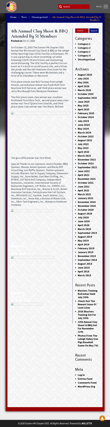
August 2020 (85, 213)
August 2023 (85, 140)
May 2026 (83, 82)
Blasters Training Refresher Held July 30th (87, 294)
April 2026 (83, 86)
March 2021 (84, 194)
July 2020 (83, 217)
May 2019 (83, 240)
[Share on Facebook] (15, 246)
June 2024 (84, 124)
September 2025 (87, 97)
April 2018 (83, 271)
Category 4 (84, 55)
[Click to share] (12, 243)
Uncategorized (86, 59)
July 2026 (83, 78)
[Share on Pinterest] (20, 246)
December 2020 (87, 202)
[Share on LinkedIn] (23, 246)
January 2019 (85, 252)
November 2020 (87, 205)
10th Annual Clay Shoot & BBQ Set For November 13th (87, 326)
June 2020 (84, 221)
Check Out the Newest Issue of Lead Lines (87, 304)
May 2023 (83, 148)
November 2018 (87, 256)
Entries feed (85, 378)
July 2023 (83, 144)
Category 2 (84, 47)
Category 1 (84, 44)
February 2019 (86, 248)
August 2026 (85, 74)
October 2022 (86, 163)
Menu (99, 6)
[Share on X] (12, 246)
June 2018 (84, 267)
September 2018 (87, 260)
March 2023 (84, 155)
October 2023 (86, 136)
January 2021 (85, 198)
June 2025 (84, 101)
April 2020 (83, 225)
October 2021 (86, 182)
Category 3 (84, 51)
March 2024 (84, 132)
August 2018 (85, 263)
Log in (81, 375)
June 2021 (84, 186)
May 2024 (83, 128)
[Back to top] (102, 418)
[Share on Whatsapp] (17, 246)
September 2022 (87, 167)
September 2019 (87, 233)
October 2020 (86, 209)
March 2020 (84, 229)
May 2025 (83, 105)
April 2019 (83, 244)
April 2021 (83, 190)
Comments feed (87, 382)
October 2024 (86, 117)
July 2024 (83, 121)
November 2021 (87, 178)
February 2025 (86, 113)
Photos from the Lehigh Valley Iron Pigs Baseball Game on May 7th (88, 340)
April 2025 (83, 109)
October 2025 (86, 94)
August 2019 (85, 236)
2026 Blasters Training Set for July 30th (87, 315)
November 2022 (87, 159)
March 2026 (84, 90)
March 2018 (84, 275)
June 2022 (84, 171)
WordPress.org (86, 386)
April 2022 (83, 175)
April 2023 (83, 151)
